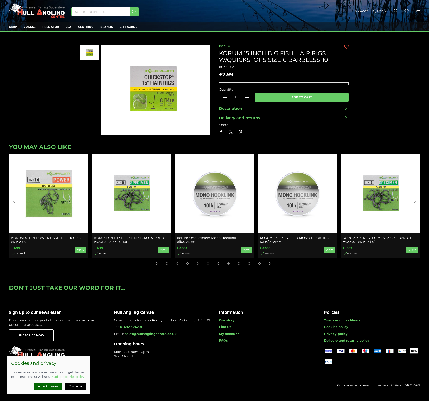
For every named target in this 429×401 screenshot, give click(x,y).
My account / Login (371, 11)
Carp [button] (13, 26)
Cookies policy (336, 327)
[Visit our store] (395, 11)
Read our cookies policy (67, 376)
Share (223, 125)
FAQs (223, 341)
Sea (69, 26)
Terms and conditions (342, 320)
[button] (406, 11)
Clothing (86, 26)
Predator (50, 26)
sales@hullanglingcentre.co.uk (151, 334)
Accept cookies (48, 386)
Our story (227, 320)
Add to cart (301, 97)
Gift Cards (128, 26)
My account (229, 334)
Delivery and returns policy (346, 341)
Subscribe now (31, 335)
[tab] (157, 263)
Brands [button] (106, 26)
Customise (75, 386)
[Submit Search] (134, 11)
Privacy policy (336, 334)
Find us (225, 327)
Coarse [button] (30, 26)
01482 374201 (131, 327)
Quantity (226, 89)
